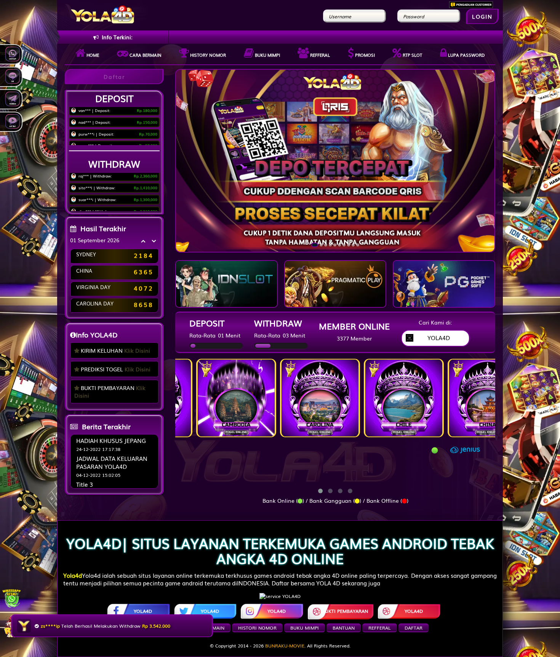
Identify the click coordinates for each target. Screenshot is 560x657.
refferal (379, 627)
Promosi (364, 55)
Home (92, 55)
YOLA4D (143, 610)
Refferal (319, 55)
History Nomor (207, 55)
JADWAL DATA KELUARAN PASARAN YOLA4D (111, 462)
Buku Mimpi (267, 55)
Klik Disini (137, 350)
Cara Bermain (207, 627)
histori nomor (257, 627)
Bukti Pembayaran (345, 610)
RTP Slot (412, 55)
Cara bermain (145, 55)
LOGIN (482, 16)
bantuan (344, 627)
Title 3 (84, 484)
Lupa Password (466, 55)
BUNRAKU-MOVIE (284, 645)
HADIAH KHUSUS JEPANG (111, 440)
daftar (413, 627)
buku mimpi (304, 627)
